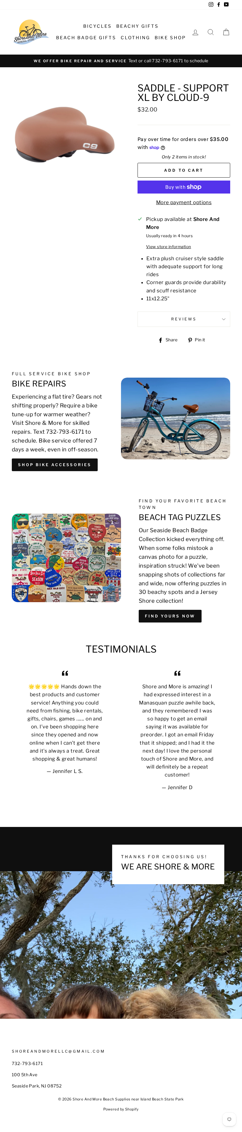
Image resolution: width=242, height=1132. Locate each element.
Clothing (135, 37)
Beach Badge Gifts (86, 37)
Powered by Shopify (121, 1109)
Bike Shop (170, 37)
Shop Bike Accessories (54, 464)
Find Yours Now (170, 616)
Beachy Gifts (137, 26)
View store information (168, 246)
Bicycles (97, 26)
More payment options (184, 202)
